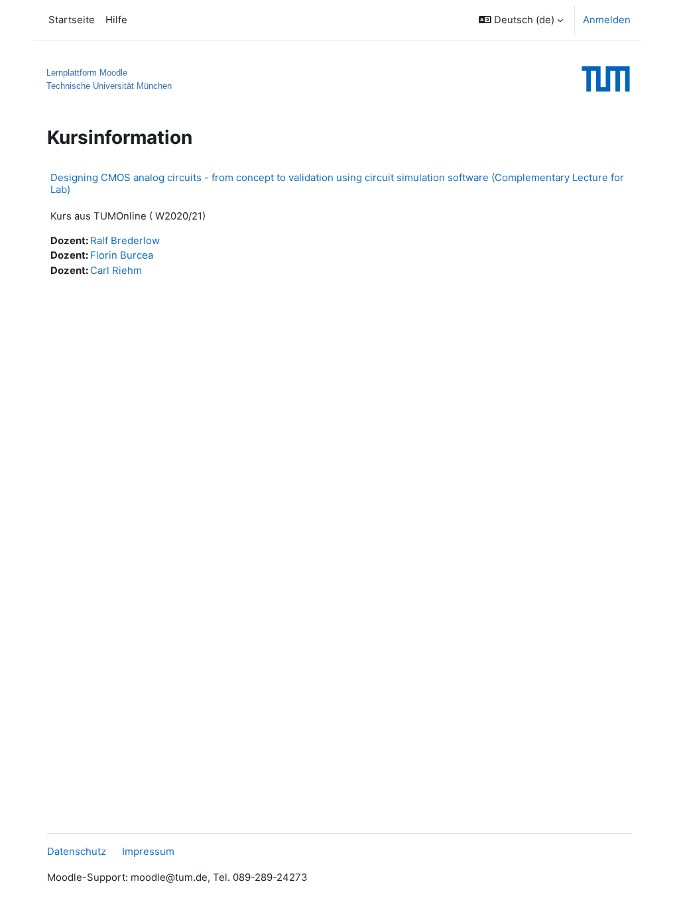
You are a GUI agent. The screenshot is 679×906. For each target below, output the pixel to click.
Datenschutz (76, 852)
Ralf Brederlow (125, 241)
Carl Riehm (116, 271)
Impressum (148, 852)
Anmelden (607, 20)
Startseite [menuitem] (71, 20)
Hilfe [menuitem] (116, 20)
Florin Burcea (121, 255)
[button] (521, 20)
